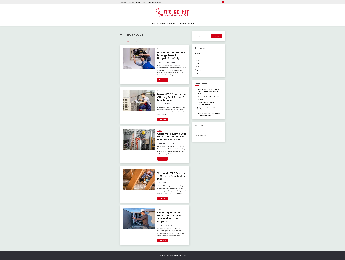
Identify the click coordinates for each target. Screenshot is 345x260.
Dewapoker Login (200, 136)
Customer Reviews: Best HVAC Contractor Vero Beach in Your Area (171, 136)
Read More (162, 80)
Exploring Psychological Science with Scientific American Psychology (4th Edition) (208, 91)
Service (159, 49)
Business (198, 57)
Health (197, 63)
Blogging (197, 53)
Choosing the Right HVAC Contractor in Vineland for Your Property (169, 217)
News (197, 67)
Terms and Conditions (154, 2)
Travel (197, 73)
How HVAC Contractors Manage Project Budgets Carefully (171, 55)
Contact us (130, 2)
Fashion (197, 60)
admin (173, 62)
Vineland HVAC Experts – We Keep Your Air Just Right (171, 176)
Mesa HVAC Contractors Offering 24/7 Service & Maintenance (172, 97)
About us (123, 2)
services (159, 130)
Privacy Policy (140, 2)
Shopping (198, 70)
